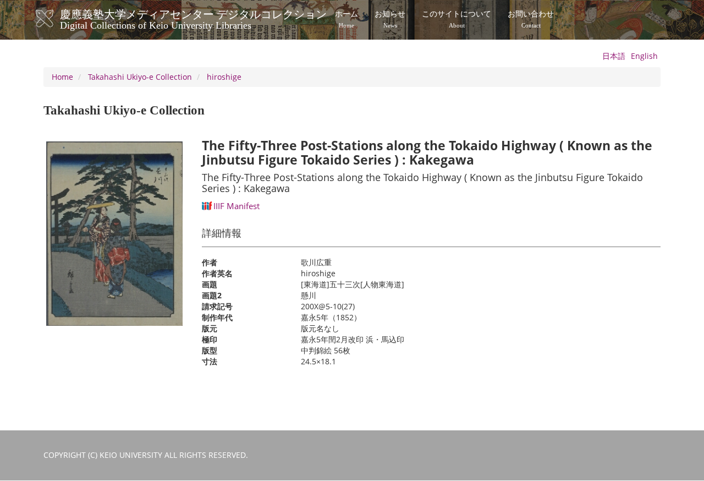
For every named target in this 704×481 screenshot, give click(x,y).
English (644, 56)
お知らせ (390, 19)
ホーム (346, 19)
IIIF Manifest (236, 205)
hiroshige (224, 77)
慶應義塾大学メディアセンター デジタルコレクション (193, 18)
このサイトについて (456, 19)
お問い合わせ (531, 19)
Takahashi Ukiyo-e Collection (140, 77)
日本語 (613, 56)
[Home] (55, 18)
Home (62, 77)
